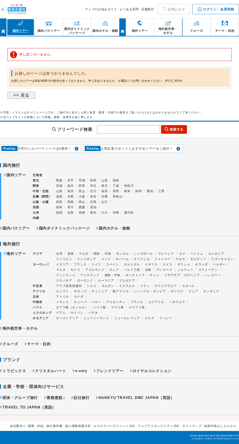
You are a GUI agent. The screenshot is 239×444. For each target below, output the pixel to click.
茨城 (59, 185)
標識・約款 (36, 425)
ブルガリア (127, 280)
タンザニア (211, 291)
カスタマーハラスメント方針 (114, 425)
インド (106, 259)
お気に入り (176, 9)
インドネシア (86, 259)
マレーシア (166, 253)
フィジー (165, 318)
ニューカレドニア (127, 318)
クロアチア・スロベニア (182, 275)
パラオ (93, 312)
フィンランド (65, 275)
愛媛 (82, 207)
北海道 (37, 174)
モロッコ (80, 291)
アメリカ (62, 296)
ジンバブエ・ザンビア (150, 291)
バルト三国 (132, 269)
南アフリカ (120, 291)
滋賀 (59, 196)
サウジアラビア (166, 285)
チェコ (154, 275)
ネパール (122, 259)
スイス (167, 264)
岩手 (70, 180)
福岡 (59, 212)
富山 (82, 191)
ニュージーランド (96, 318)
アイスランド (90, 275)
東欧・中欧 (113, 275)
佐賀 (70, 212)
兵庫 (104, 196)
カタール (188, 285)
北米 (36, 296)
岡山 (82, 201)
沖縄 (36, 217)
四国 (36, 207)
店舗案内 (147, 9)
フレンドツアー (110, 371)
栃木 (70, 185)
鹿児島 (129, 212)
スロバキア (64, 280)
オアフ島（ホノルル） (72, 307)
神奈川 (129, 185)
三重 (161, 191)
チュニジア (99, 291)
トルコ (91, 285)
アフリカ (39, 291)
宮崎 (116, 212)
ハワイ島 (99, 307)
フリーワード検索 (74, 129)
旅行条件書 (54, 425)
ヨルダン (107, 285)
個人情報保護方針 (78, 425)
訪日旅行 (81, 398)
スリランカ (142, 259)
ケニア (193, 291)
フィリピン (64, 259)
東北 (36, 180)
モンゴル (122, 253)
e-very (81, 371)
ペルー (96, 301)
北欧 (148, 269)
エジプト (62, 291)
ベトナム (196, 253)
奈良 (93, 196)
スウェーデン (208, 269)
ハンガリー (213, 275)
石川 (93, 191)
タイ (182, 253)
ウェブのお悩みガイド (101, 9)
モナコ (75, 269)
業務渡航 (54, 398)
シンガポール (143, 253)
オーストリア (135, 275)
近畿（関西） (42, 196)
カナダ (78, 296)
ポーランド (85, 280)
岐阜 (127, 191)
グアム (61, 312)
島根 (70, 201)
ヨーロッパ (41, 264)
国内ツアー (16, 175)
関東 (36, 185)
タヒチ (149, 318)
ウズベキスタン (222, 259)
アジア (37, 253)
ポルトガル (132, 264)
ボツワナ (177, 291)
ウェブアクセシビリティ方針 (159, 425)
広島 (93, 201)
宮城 (82, 180)
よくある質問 (129, 9)
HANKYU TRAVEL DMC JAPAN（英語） (136, 398)
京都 (70, 196)
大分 (104, 212)
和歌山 (117, 196)
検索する (176, 129)
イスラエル (127, 285)
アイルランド (95, 269)
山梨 (59, 191)
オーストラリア (67, 318)
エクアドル (156, 301)
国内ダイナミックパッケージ (64, 228)
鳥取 (59, 201)
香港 (70, 253)
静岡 (138, 191)
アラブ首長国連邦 (69, 285)
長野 (116, 191)
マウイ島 (117, 307)
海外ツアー (16, 253)
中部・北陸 (41, 191)
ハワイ (37, 307)
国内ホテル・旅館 (114, 228)
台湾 (59, 253)
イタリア (62, 264)
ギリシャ (183, 264)
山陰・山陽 (41, 201)
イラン (145, 285)
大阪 (82, 196)
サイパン (76, 312)
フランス (80, 264)
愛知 (150, 191)
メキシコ (62, 301)
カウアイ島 (137, 307)
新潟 (70, 191)
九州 (36, 212)
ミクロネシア (42, 312)
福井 (104, 191)
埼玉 (93, 185)
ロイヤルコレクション (152, 371)
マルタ (61, 269)
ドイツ (96, 264)
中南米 (37, 301)
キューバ (80, 301)
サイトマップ (192, 425)
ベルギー (219, 264)
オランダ (201, 264)
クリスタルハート (50, 371)
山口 (104, 201)
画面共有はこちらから (220, 425)
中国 (108, 253)
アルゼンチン (116, 301)
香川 (70, 207)
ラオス (180, 259)
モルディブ (198, 259)
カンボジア (216, 253)
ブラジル (136, 301)
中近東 (37, 285)
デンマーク (164, 269)
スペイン (112, 264)
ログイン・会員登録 (218, 9)
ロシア (114, 269)
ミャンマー (163, 259)
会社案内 (16, 425)
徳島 (59, 207)
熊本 (93, 212)
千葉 (116, 185)
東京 (104, 185)
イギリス (151, 264)
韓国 (96, 253)
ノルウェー (185, 269)
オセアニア (41, 318)
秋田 (93, 180)
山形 (104, 180)
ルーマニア (106, 280)
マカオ (83, 253)
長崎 (82, 212)
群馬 (82, 185)
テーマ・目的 (39, 344)
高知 (93, 207)
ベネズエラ (177, 301)
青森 (59, 180)
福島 (116, 180)
